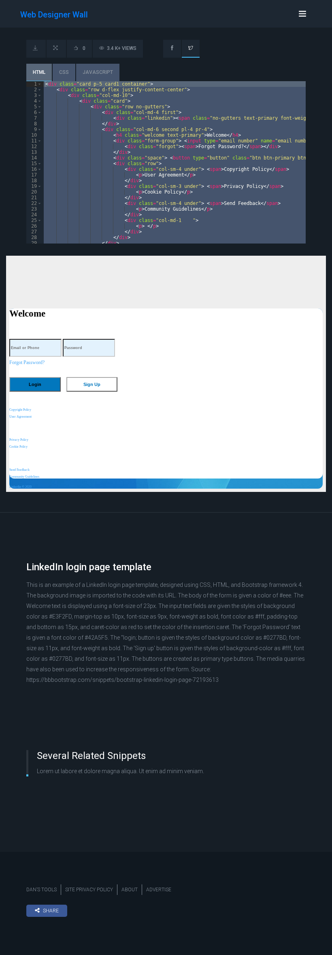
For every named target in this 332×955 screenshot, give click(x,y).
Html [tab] (39, 72)
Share (51, 911)
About (129, 889)
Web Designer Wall (54, 14)
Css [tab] (64, 72)
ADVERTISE (158, 889)
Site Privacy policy (89, 889)
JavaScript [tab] (98, 72)
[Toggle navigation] (302, 13)
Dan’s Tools (41, 889)
